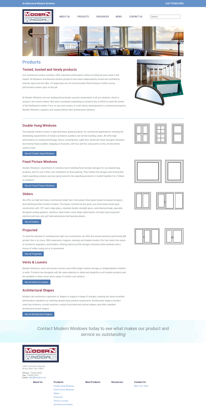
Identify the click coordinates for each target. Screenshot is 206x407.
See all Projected (33, 254)
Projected (58, 397)
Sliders (57, 393)
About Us (64, 16)
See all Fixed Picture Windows (40, 185)
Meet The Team (141, 386)
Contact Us (135, 16)
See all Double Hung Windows (39, 153)
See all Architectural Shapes (38, 314)
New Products (92, 382)
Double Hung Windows (64, 386)
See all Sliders (32, 221)
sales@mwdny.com (37, 377)
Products (83, 16)
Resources (102, 16)
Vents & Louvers (61, 401)
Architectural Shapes (63, 404)
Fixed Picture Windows (64, 389)
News (119, 16)
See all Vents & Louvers (36, 282)
